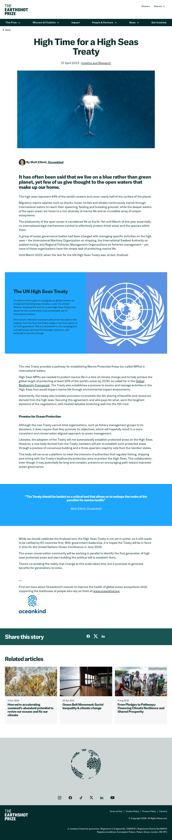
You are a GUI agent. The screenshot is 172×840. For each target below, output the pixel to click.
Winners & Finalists (44, 22)
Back (7, 29)
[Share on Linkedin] (103, 636)
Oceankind (55, 162)
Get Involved (158, 22)
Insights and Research (96, 63)
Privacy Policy (149, 811)
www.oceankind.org (106, 591)
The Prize (11, 22)
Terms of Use (116, 811)
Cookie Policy (132, 811)
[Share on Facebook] (88, 636)
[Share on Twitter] (96, 636)
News (132, 22)
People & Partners (102, 22)
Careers (145, 6)
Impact (75, 22)
